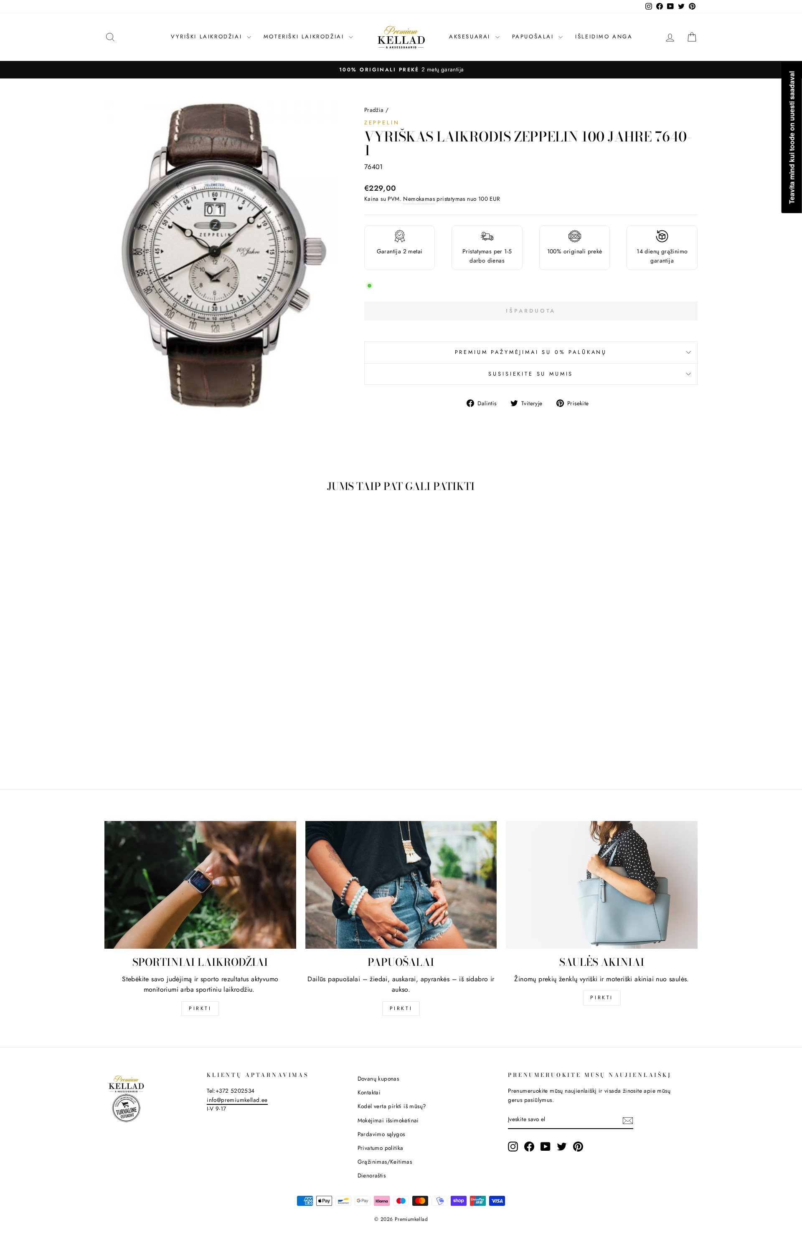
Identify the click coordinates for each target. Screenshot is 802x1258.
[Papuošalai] (401, 885)
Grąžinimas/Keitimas (385, 1161)
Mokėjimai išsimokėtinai (388, 1120)
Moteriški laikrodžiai (305, 36)
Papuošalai (534, 36)
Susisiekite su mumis (530, 374)
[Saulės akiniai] (602, 885)
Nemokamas (419, 199)
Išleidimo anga (603, 36)
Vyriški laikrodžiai (208, 36)
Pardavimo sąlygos (381, 1134)
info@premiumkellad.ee (237, 1100)
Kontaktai (369, 1092)
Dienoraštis (372, 1175)
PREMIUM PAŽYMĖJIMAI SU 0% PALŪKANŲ (531, 352)
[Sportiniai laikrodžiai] (200, 885)
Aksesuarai (471, 36)
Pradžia (374, 110)
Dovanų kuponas (378, 1078)
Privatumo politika (381, 1148)
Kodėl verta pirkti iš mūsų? (392, 1106)
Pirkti (200, 1008)
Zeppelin (382, 122)
